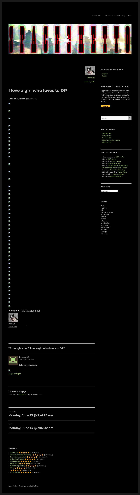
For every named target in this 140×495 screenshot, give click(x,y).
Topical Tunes (122, 172)
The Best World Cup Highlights (118, 166)
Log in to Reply (15, 374)
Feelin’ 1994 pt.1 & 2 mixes (111, 140)
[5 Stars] (19, 311)
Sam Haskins (14, 463)
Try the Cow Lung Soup (117, 170)
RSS (129, 16)
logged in (23, 394)
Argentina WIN (116, 161)
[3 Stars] (14, 311)
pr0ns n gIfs (14, 452)
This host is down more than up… (21, 455)
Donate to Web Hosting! (115, 16)
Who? (12, 468)
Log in (104, 76)
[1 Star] (10, 311)
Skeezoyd (91, 78)
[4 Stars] (16, 311)
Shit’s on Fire (106, 142)
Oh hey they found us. (17, 459)
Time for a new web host (18, 457)
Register (105, 74)
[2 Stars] (12, 311)
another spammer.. (119, 174)
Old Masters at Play (114, 163)
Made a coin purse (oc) (17, 466)
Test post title (106, 134)
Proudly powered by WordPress (29, 486)
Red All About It (15, 461)
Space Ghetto (13, 486)
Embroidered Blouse (109, 168)
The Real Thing (15, 472)
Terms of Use (97, 16)
